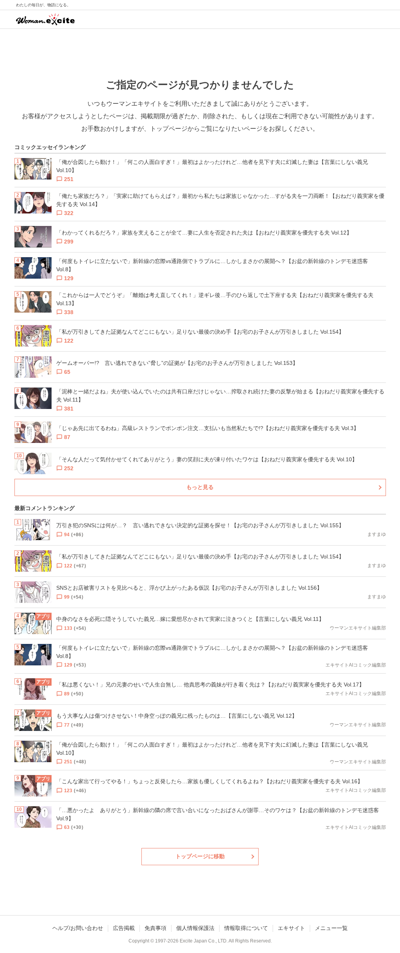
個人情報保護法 (195, 928)
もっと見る (200, 487)
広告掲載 (124, 928)
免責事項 (155, 928)
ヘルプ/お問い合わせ (77, 928)
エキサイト (291, 928)
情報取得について (246, 928)
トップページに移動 (200, 856)
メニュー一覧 (331, 928)
